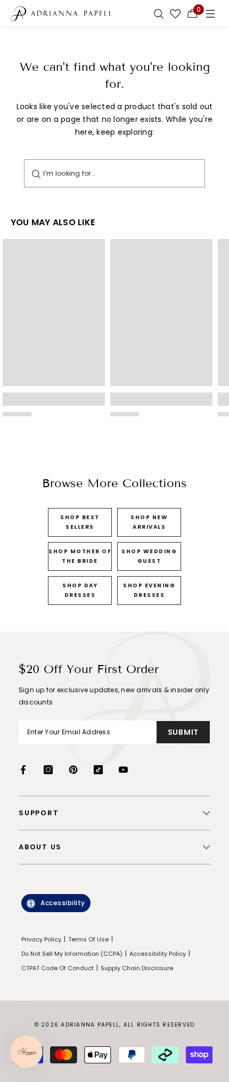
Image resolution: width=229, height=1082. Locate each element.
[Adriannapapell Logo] (61, 13)
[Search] (36, 173)
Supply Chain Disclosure (137, 968)
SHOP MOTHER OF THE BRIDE (79, 556)
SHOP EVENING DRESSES (149, 590)
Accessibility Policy (157, 953)
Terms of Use (88, 939)
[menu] (210, 13)
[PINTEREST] (73, 769)
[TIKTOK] (98, 769)
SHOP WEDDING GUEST (149, 556)
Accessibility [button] (62, 902)
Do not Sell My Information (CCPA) (71, 953)
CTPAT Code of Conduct (57, 968)
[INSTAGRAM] (48, 769)
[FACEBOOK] (23, 769)
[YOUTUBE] (123, 769)
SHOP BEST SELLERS (80, 522)
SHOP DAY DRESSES (79, 590)
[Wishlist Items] (175, 13)
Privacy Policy (41, 939)
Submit (183, 732)
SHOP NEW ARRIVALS (149, 522)
